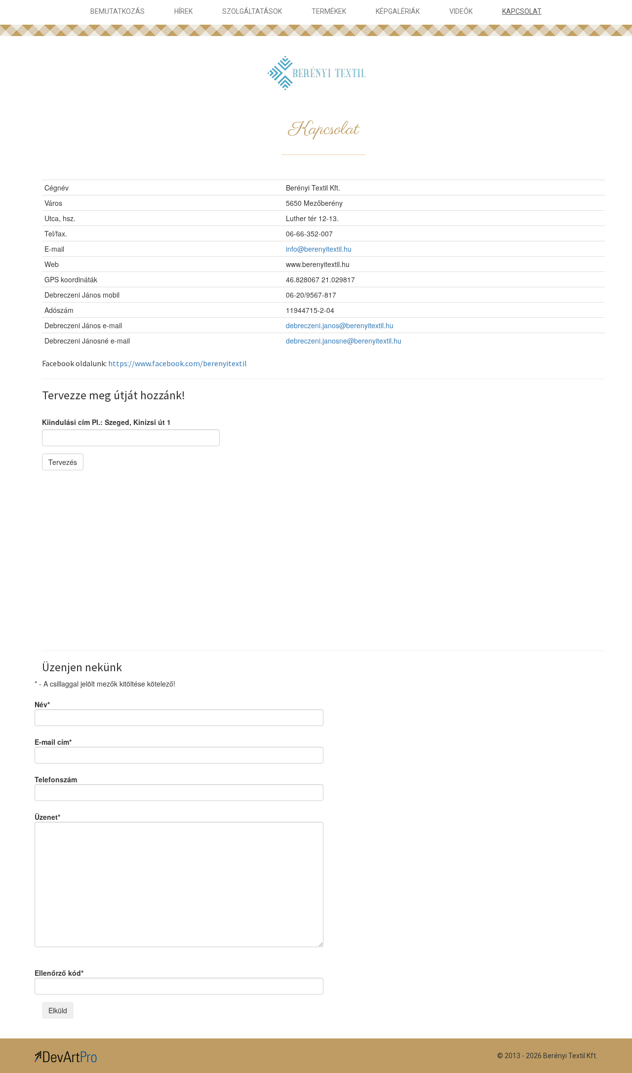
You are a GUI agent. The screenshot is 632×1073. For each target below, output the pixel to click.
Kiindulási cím (106, 422)
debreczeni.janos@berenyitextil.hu (340, 325)
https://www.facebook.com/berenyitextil (177, 363)
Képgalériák (398, 11)
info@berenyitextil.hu (319, 249)
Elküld (57, 1010)
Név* (42, 704)
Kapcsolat (522, 11)
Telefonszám (56, 779)
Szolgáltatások (252, 11)
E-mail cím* (53, 742)
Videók (461, 11)
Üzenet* (47, 817)
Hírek (183, 11)
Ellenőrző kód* (59, 973)
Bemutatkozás (117, 11)
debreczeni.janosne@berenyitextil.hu (343, 340)
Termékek (329, 11)
